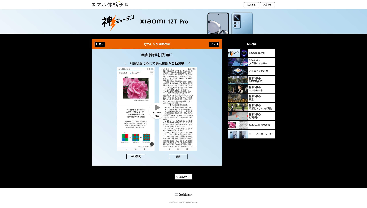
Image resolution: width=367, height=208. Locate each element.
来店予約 (267, 4)
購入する (251, 4)
